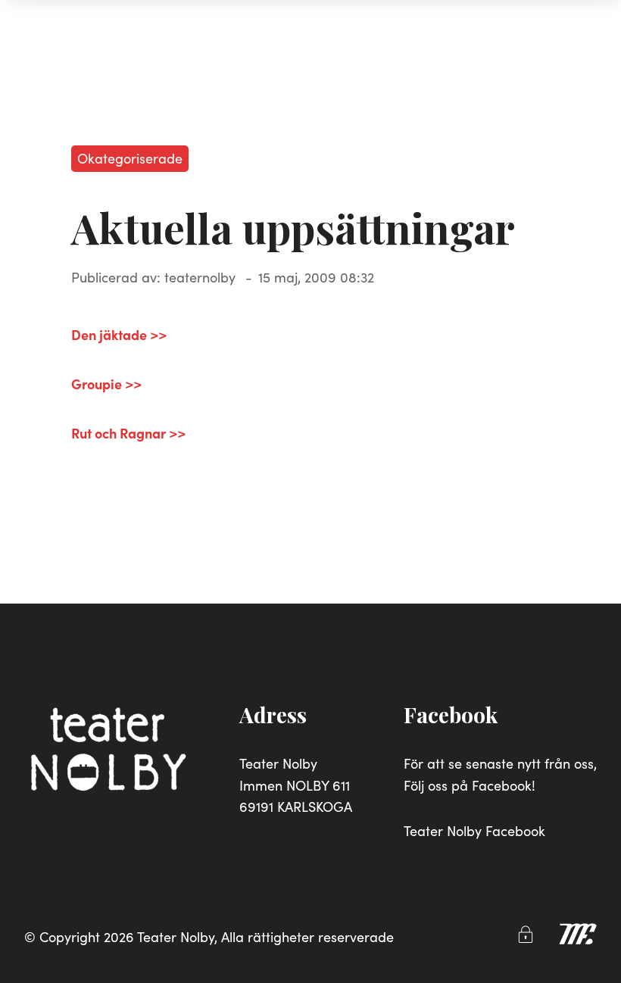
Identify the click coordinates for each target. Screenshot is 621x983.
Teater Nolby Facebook (474, 830)
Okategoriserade (130, 157)
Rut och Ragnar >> (128, 432)
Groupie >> (106, 383)
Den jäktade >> (119, 334)
